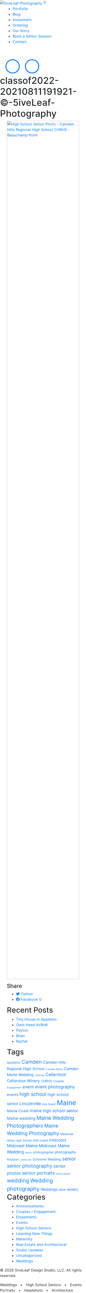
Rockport (13, 1159)
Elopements (26, 1217)
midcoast (57, 1140)
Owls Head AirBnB (31, 1024)
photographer (43, 1152)
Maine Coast (18, 1111)
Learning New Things (34, 1233)
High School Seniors (33, 1228)
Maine (66, 1103)
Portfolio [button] (20, 8)
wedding (18, 1180)
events (12, 1094)
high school (32, 1094)
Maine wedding (21, 1118)
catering (39, 1075)
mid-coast (40, 1140)
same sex (25, 1159)
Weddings (49, 1189)
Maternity (24, 1239)
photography (65, 1152)
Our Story (21, 30)
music (28, 1152)
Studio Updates (29, 1250)
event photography (55, 1087)
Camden (32, 1062)
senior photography (29, 1166)
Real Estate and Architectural (41, 1244)
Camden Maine (54, 1069)
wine (62, 1189)
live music (49, 1104)
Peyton (22, 1030)
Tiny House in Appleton (36, 1019)
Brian (20, 1035)
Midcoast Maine (22, 1145)
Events (22, 1222)
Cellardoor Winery (23, 1080)
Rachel (22, 1041)
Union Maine (63, 1173)
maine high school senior (54, 1110)
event (28, 1087)
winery (72, 1189)
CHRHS (46, 1081)
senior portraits (38, 1173)
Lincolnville (30, 1103)
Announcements (30, 1206)
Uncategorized (29, 1255)
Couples (58, 1081)
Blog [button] (16, 14)
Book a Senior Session (32, 36)
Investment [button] (22, 19)
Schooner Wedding (47, 1159)
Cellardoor (56, 1074)
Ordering (20, 25)
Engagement (14, 1087)
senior (69, 1159)
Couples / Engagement (36, 1211)
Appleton (13, 1062)
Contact (20, 41)
